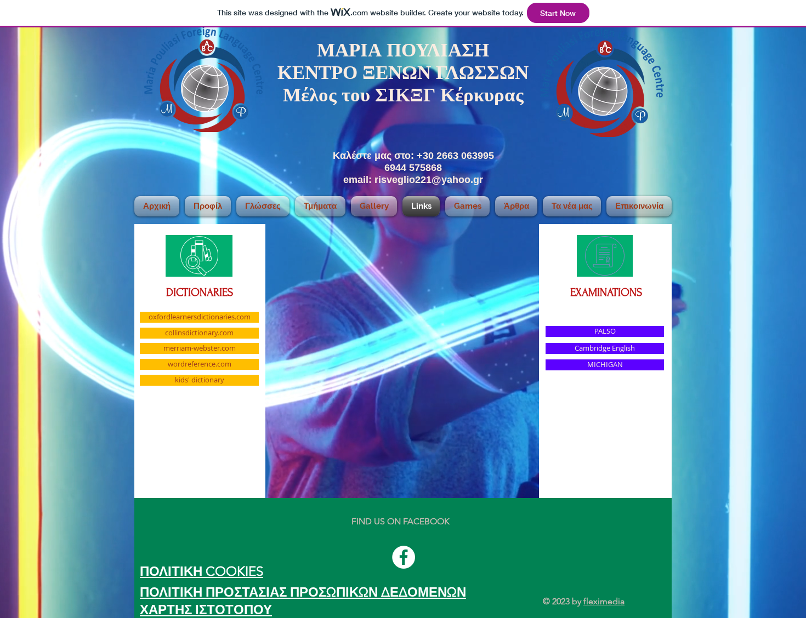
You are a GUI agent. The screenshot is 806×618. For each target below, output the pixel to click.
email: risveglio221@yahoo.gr (413, 179)
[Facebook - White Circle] (403, 557)
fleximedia (604, 601)
